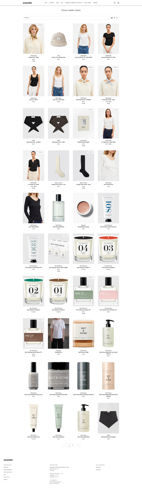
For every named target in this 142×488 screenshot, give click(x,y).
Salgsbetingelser (8, 469)
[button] (57, 3)
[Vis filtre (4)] (117, 18)
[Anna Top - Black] (33, 81)
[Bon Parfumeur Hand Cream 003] (33, 248)
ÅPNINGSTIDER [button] (54, 465)
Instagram (98, 467)
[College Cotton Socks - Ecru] (58, 165)
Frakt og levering (8, 472)
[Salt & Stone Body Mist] (58, 208)
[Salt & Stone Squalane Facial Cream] (58, 376)
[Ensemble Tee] (58, 333)
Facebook (98, 469)
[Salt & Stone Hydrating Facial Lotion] (33, 376)
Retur (5, 474)
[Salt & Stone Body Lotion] (33, 418)
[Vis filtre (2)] (112, 18)
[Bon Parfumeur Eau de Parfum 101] (108, 291)
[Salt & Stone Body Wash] (83, 418)
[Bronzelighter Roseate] (83, 208)
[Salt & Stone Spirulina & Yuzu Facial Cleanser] (108, 333)
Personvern (6, 477)
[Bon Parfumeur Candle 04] (83, 248)
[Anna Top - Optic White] (58, 81)
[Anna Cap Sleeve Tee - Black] (108, 38)
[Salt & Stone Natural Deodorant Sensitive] (83, 376)
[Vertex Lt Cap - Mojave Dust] (58, 38)
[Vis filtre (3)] (114, 18)
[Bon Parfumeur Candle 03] (108, 248)
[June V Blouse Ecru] (108, 165)
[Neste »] (78, 445)
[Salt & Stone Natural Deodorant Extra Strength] (108, 376)
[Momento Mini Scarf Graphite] (108, 418)
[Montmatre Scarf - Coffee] (58, 123)
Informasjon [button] (7, 465)
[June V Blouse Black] (33, 208)
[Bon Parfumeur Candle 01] (58, 291)
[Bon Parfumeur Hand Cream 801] (108, 208)
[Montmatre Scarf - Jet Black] (33, 123)
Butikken (6, 467)
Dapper (5, 479)
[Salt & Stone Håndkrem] (58, 418)
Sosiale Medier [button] (100, 465)
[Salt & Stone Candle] (83, 333)
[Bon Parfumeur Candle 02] (33, 291)
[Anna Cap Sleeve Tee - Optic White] (83, 38)
